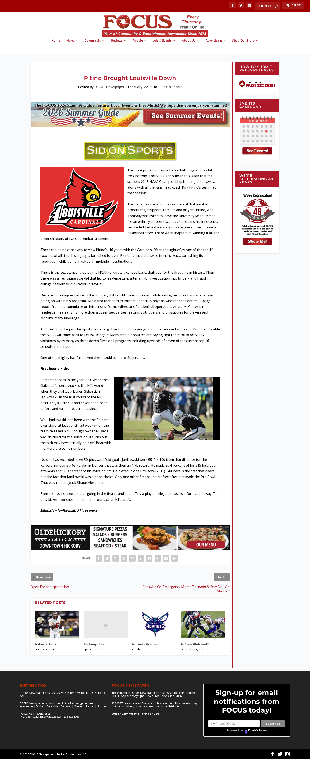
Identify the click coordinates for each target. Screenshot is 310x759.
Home (55, 40)
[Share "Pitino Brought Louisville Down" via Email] (166, 558)
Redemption (94, 644)
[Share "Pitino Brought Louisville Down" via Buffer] (149, 558)
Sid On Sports (171, 86)
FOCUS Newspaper (109, 86)
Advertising (214, 40)
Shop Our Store (243, 40)
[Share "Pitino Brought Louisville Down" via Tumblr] (124, 558)
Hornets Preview (145, 644)
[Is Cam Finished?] (203, 624)
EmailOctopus (257, 730)
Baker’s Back (46, 644)
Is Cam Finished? (195, 644)
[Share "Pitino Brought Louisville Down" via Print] (174, 558)
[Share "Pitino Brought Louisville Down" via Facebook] (98, 558)
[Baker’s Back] (57, 624)
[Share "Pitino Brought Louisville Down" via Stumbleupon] (158, 558)
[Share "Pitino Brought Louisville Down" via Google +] (115, 558)
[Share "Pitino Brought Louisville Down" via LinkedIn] (141, 558)
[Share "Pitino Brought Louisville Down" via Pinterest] (132, 558)
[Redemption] (106, 624)
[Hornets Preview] (154, 624)
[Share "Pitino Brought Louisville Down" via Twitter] (107, 558)
